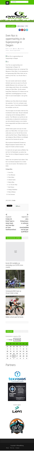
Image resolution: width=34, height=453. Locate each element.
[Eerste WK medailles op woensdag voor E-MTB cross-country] (15, 251)
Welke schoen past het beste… (15, 317)
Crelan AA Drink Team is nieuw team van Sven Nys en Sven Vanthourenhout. (10, 223)
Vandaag (17, 339)
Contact (17, 448)
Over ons (12, 448)
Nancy (15, 48)
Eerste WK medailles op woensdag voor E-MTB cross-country (14, 265)
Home (7, 448)
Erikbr (13, 200)
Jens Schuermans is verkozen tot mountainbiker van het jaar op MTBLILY (24, 224)
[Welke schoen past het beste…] (15, 305)
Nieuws (7, 50)
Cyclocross (21, 48)
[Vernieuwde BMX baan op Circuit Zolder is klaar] (15, 279)
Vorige (10, 339)
